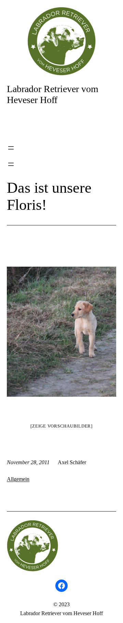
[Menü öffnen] (11, 148)
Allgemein (18, 479)
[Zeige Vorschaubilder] (61, 426)
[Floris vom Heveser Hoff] (61, 332)
